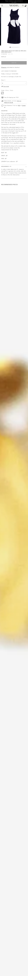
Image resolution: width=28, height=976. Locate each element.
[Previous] (2, 1)
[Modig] (14, 5)
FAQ (19, 105)
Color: (7, 90)
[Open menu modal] (2, 5)
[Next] (25, 1)
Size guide (6, 86)
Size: (3, 80)
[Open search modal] (22, 5)
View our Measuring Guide (12, 101)
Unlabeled (4, 54)
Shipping (3, 67)
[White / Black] (2, 93)
